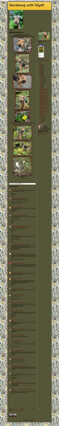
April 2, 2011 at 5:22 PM (18, 350)
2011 (40, 76)
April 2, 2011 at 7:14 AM (22, 253)
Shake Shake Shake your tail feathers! (44, 105)
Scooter (12, 189)
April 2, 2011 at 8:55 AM (22, 272)
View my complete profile (42, 134)
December (42, 77)
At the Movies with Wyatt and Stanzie (44, 102)
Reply (12, 195)
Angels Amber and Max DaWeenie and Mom (19, 389)
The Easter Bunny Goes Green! (44, 108)
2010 (40, 121)
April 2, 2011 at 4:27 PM (20, 340)
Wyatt (45, 125)
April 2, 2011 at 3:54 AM (20, 235)
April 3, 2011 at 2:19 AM (18, 373)
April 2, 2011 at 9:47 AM (18, 288)
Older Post (33, 408)
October (41, 80)
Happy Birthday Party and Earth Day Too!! (44, 100)
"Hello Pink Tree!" (43, 114)
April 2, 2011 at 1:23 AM (18, 207)
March (41, 117)
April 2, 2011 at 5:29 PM (19, 358)
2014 (40, 72)
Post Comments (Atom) (18, 410)
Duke (12, 373)
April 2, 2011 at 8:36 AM (20, 263)
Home (22, 408)
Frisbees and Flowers (43, 113)
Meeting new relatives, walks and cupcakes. (44, 96)
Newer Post (11, 408)
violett (12, 207)
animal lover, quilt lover (15, 302)
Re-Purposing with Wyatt (44, 103)
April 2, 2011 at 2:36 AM (23, 215)
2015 (40, 71)
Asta (12, 278)
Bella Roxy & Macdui (15, 198)
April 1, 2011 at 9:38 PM (19, 189)
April (41, 87)
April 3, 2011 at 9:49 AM (22, 382)
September (42, 81)
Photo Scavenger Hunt (44, 92)
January (41, 120)
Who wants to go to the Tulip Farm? (44, 90)
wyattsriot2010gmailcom (43, 60)
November (42, 78)
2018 (40, 67)
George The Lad (14, 382)
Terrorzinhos (13, 340)
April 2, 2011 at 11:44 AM (24, 302)
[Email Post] (23, 183)
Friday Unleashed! (43, 110)
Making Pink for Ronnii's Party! (44, 98)
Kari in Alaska (13, 294)
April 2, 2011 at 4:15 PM (19, 335)
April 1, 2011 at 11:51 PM (23, 198)
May (41, 86)
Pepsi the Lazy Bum (14, 215)
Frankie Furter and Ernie (15, 244)
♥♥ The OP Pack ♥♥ (14, 253)
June (41, 85)
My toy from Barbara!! (44, 88)
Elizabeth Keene (14, 272)
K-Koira (12, 358)
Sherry (12, 350)
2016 (40, 70)
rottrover (13, 335)
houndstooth (13, 263)
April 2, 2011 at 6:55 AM (25, 244)
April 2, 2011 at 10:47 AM (21, 294)
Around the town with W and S (44, 94)
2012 (40, 75)
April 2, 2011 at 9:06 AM (18, 278)
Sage (12, 288)
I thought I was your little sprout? (44, 112)
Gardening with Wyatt (26, 5)
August (41, 82)
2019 (40, 66)
